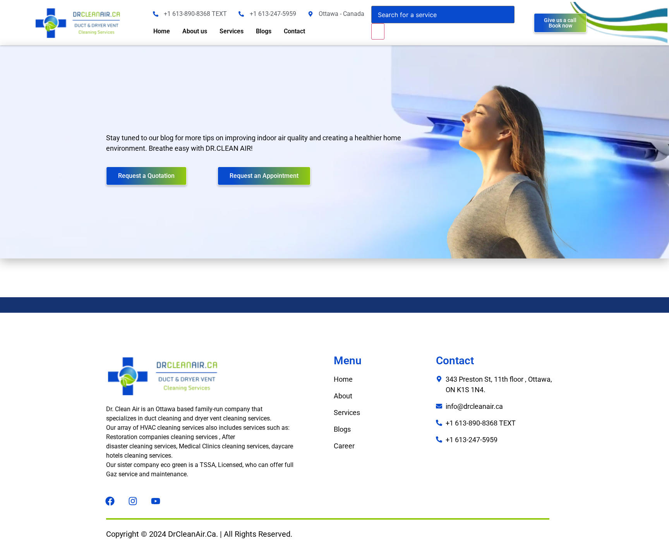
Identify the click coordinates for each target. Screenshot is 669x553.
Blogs (263, 31)
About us (194, 31)
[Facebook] (109, 501)
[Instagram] (132, 501)
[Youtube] (155, 501)
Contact (294, 31)
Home (161, 31)
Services (232, 31)
